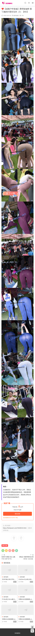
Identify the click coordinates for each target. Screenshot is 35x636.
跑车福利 (16, 15)
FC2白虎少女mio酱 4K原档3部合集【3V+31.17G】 (9, 599)
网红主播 (4, 545)
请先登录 (17, 514)
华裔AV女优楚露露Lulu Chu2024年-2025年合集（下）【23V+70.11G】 (25, 619)
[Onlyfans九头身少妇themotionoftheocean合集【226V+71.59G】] (26, 570)
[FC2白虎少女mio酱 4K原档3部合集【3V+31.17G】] (9, 590)
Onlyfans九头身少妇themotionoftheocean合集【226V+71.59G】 (25, 579)
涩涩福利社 (7, 3)
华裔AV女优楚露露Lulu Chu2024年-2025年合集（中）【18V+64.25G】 (9, 619)
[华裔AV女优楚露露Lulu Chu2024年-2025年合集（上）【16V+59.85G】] (26, 590)
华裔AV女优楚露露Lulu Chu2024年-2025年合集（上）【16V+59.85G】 (25, 599)
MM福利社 (17, 633)
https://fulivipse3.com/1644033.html (14, 528)
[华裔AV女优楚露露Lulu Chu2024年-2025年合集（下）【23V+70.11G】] (26, 610)
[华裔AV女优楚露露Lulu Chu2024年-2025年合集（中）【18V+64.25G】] (9, 610)
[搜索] (25, 3)
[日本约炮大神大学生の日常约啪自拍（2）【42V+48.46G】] (9, 570)
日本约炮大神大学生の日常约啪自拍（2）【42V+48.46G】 (9, 579)
